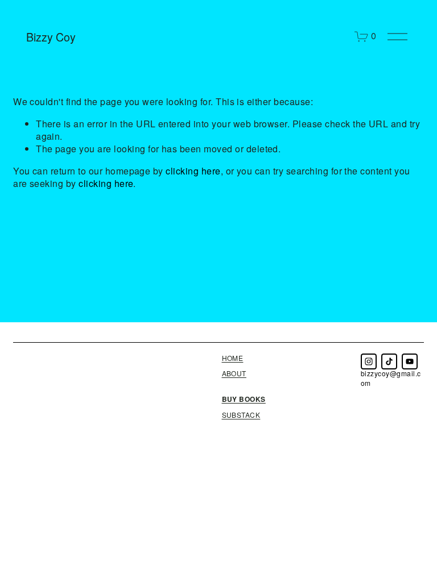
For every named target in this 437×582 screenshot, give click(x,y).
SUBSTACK (241, 414)
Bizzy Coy (51, 36)
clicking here (193, 170)
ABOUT (234, 373)
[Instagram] (369, 361)
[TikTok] (389, 361)
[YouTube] (410, 361)
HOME (233, 358)
